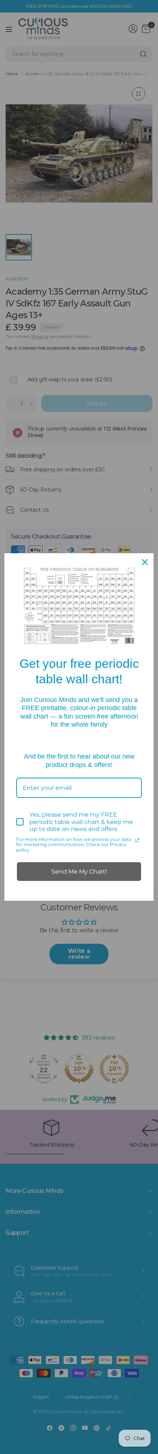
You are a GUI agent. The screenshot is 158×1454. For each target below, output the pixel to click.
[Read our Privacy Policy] (137, 840)
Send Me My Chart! (79, 871)
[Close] (145, 562)
